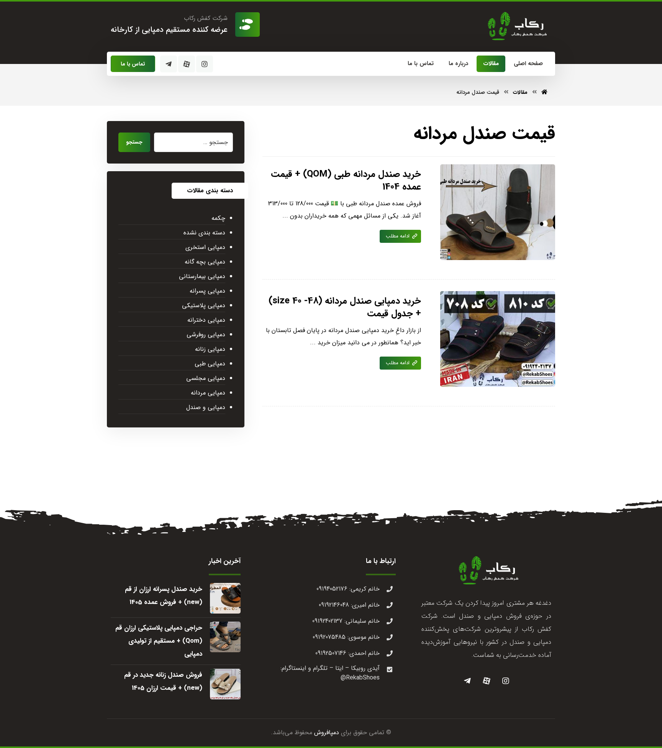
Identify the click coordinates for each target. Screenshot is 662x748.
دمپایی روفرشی (206, 334)
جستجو (134, 142)
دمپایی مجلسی (205, 378)
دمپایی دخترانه (206, 320)
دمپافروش (326, 732)
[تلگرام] (168, 64)
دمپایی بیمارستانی (202, 276)
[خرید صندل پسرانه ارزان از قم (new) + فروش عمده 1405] (225, 598)
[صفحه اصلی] (544, 92)
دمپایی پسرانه (207, 291)
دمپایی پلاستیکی (203, 305)
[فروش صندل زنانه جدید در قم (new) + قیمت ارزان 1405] (225, 684)
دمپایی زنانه (210, 349)
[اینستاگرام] (204, 64)
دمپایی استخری (205, 247)
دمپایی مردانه (208, 393)
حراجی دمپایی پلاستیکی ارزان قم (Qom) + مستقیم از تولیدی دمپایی (158, 641)
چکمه (218, 218)
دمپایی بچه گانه (205, 262)
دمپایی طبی (210, 363)
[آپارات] (186, 64)
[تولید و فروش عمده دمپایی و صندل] (515, 26)
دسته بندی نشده (204, 232)
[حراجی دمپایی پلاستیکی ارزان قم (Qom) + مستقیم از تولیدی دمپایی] (225, 637)
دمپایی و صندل (205, 407)
